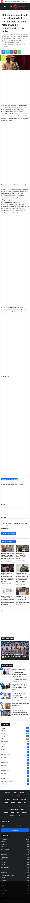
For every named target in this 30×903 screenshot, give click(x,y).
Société (4, 757)
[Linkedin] (11, 52)
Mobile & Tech (6, 754)
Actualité (4, 728)
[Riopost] (19, 6)
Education (5, 784)
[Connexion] (11, 7)
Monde (4, 738)
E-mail (3, 511)
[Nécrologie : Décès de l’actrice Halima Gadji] (5, 706)
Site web (3, 517)
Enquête (4, 776)
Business (4, 768)
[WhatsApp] (19, 52)
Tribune (4, 752)
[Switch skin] (8, 7)
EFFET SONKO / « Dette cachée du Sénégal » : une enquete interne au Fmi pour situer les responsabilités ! (7, 557)
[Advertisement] (15, 89)
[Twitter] (7, 52)
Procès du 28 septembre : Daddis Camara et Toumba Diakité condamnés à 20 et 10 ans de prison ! (22, 599)
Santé (4, 749)
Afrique (4, 736)
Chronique (5, 762)
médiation (15, 208)
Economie (5, 741)
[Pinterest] (15, 52)
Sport (3, 733)
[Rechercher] (5, 7)
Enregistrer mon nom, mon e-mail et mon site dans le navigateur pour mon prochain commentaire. (14, 526)
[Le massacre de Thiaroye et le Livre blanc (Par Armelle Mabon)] (22, 548)
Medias (4, 760)
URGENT (4, 765)
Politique (4, 730)
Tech (3, 778)
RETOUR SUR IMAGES (8, 781)
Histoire (4, 773)
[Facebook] (3, 52)
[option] (15, 650)
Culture (4, 744)
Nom (3, 504)
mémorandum (14, 202)
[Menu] (2, 7)
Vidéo (3, 746)
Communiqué (5, 770)
